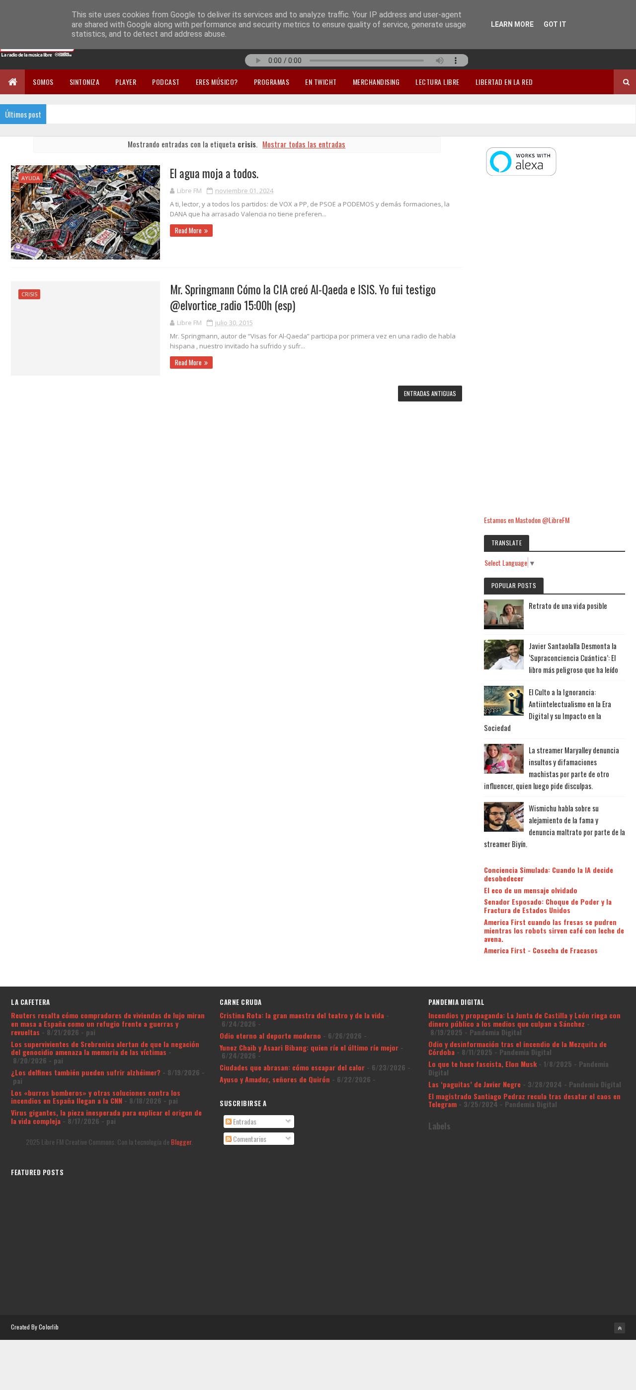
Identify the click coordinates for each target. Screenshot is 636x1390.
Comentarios (249, 1138)
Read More (188, 230)
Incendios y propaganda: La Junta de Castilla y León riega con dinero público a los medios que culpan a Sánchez (524, 1019)
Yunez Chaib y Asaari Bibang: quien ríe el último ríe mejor (309, 1047)
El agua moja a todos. (214, 173)
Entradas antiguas (430, 393)
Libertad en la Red (504, 81)
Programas (272, 81)
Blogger (181, 1141)
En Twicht (321, 81)
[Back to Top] (619, 1328)
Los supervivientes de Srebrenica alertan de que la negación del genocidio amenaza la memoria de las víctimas (105, 1048)
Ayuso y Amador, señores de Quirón (275, 1079)
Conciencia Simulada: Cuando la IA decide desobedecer (548, 873)
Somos (43, 81)
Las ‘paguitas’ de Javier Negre (474, 1084)
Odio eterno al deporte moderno (270, 1035)
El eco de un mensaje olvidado (530, 890)
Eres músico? (217, 81)
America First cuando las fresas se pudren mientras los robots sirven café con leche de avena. (554, 930)
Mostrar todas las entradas (303, 143)
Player (125, 81)
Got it (555, 24)
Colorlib (49, 1327)
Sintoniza (85, 81)
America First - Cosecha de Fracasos (541, 950)
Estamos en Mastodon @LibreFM (526, 520)
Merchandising (376, 81)
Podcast (166, 81)
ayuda (30, 178)
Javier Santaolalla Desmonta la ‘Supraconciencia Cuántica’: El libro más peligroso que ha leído (573, 657)
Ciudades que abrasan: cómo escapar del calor (292, 1067)
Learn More (512, 24)
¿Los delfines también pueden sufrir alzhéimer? (85, 1072)
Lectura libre (437, 81)
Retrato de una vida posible (568, 605)
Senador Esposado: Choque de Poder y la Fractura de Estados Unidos (548, 905)
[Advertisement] (554, 347)
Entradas (244, 1121)
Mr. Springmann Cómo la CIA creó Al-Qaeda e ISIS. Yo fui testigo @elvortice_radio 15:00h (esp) (303, 297)
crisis (29, 294)
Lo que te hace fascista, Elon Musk (482, 1064)
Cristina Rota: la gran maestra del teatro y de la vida (302, 1015)
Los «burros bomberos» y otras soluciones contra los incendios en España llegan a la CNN (95, 1096)
